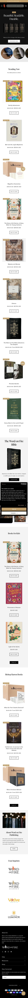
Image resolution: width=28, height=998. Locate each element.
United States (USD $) (13, 985)
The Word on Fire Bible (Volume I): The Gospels (14, 343)
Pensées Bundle (14, 384)
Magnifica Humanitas (14, 184)
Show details (21, 505)
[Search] (22, 5)
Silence (14, 303)
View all (14, 662)
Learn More (14, 479)
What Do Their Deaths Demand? (14, 707)
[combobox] (15, 5)
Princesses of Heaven (14, 607)
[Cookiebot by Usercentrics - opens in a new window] (21, 484)
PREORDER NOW (14, 41)
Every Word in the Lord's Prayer (14, 423)
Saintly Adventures (14, 105)
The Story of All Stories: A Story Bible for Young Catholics (14, 224)
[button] (2, 6)
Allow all (14, 509)
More (14, 848)
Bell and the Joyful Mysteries (14, 145)
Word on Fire (15, 994)
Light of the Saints (14, 647)
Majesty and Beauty (14, 264)
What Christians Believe (14, 789)
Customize (13, 513)
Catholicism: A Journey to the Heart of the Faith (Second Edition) (14, 748)
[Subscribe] (24, 977)
